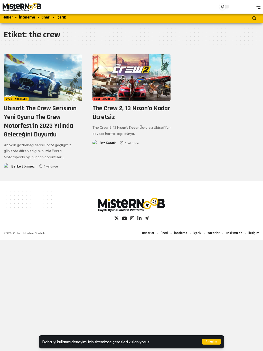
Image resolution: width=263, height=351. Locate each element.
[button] (211, 342)
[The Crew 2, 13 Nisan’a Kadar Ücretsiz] (131, 77)
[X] (116, 218)
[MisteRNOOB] (131, 205)
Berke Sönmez (23, 166)
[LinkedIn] (139, 218)
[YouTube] (124, 218)
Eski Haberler (104, 98)
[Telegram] (146, 218)
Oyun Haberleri (16, 98)
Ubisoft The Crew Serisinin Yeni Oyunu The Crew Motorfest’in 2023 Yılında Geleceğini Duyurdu (40, 121)
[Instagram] (132, 218)
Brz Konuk (108, 143)
